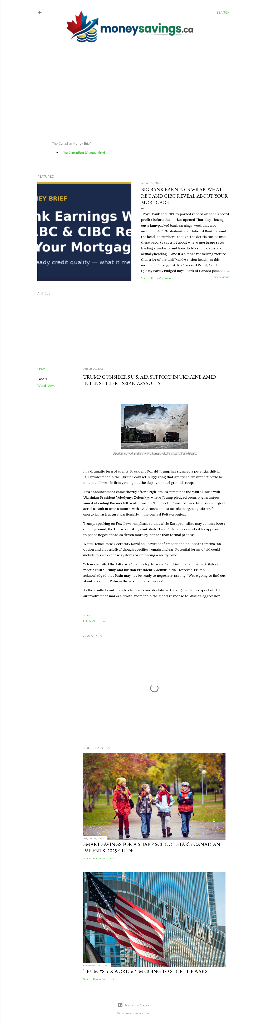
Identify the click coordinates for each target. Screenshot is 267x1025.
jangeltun (144, 1013)
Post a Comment (161, 278)
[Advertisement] (129, 92)
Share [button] (144, 278)
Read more (221, 277)
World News (46, 386)
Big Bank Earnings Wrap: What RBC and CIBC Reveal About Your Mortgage (184, 196)
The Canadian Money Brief (83, 152)
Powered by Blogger (137, 1005)
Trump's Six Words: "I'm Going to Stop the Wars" (146, 971)
